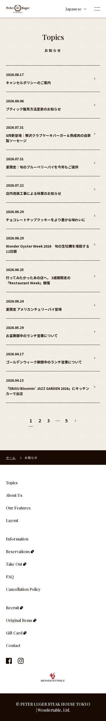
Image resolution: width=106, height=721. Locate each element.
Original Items (19, 620)
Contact (13, 645)
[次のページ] (75, 421)
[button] (97, 9)
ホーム (11, 457)
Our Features (18, 507)
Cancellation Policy (23, 589)
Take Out (14, 564)
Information (17, 538)
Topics (12, 482)
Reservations (18, 551)
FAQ (10, 576)
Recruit (13, 607)
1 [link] (31, 420)
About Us (14, 495)
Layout (12, 520)
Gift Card (14, 632)
